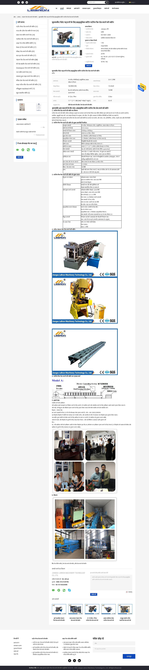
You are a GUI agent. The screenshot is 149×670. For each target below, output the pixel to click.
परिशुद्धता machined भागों (24, 89)
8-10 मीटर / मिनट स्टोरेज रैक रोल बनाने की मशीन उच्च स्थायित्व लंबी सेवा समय (92, 619)
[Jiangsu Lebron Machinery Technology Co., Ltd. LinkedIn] (27, 2)
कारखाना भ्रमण (86, 8)
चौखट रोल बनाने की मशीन (23, 51)
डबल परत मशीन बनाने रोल (24, 35)
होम (14, 17)
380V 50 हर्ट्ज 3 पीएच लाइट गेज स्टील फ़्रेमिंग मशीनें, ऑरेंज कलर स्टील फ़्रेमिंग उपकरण (77, 648)
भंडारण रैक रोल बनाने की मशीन (29, 17)
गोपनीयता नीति (32, 668)
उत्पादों (62, 8)
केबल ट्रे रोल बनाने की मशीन (24, 47)
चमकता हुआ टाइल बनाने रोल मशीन (26, 76)
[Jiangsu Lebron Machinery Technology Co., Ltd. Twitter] (23, 2)
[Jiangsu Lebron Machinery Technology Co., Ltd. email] (18, 150)
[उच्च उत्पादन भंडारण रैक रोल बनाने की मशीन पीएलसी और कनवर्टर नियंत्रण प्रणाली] (75, 609)
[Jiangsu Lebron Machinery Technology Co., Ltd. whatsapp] (24, 150)
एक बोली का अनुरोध (120, 2)
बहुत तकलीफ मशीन (22, 93)
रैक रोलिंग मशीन (58, 563)
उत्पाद (18, 17)
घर (56, 8)
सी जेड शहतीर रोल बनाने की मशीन (26, 64)
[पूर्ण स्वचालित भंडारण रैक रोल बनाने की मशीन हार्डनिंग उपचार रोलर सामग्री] (59, 609)
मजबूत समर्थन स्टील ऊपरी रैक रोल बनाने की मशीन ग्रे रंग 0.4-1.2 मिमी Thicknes (125, 619)
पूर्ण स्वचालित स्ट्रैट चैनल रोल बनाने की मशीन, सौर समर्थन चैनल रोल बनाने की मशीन (45, 648)
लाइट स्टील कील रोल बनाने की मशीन (27, 84)
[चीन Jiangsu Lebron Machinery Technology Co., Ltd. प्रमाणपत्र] (22, 107)
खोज (107, 2)
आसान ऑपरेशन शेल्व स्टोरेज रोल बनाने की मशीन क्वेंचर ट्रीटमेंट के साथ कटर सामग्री (108, 619)
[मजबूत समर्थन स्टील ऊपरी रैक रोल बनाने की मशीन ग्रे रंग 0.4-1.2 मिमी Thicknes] (125, 609)
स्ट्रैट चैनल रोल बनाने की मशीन (25, 26)
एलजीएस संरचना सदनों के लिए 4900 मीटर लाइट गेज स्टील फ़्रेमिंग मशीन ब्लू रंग (76, 653)
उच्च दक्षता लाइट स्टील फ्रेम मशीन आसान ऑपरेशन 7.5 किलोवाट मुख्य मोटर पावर (76, 643)
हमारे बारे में (76, 8)
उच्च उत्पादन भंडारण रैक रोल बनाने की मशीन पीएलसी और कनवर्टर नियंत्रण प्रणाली (76, 619)
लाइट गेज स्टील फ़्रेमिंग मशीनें (24, 43)
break (69, 8)
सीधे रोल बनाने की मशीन (80, 563)
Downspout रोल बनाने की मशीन (26, 68)
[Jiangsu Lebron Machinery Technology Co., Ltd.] (38, 9)
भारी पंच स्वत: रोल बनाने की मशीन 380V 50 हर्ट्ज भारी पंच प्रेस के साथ (45, 643)
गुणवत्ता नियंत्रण (97, 8)
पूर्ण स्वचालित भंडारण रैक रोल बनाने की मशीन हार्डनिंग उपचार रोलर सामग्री (59, 619)
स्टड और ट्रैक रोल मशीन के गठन (26, 31)
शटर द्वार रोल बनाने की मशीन (24, 55)
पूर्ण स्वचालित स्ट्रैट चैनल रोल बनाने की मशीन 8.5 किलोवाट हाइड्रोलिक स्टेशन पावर (45, 653)
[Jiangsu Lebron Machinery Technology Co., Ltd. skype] (35, 150)
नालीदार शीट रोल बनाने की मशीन (25, 39)
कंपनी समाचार (115, 8)
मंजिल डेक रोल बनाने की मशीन (25, 80)
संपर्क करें (106, 8)
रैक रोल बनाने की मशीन (68, 563)
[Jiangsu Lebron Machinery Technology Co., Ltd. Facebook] (18, 2)
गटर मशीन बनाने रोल (22, 72)
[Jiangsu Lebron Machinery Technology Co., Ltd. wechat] (29, 150)
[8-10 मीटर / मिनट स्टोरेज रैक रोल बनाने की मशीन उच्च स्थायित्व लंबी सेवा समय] (92, 609)
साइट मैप (16, 654)
